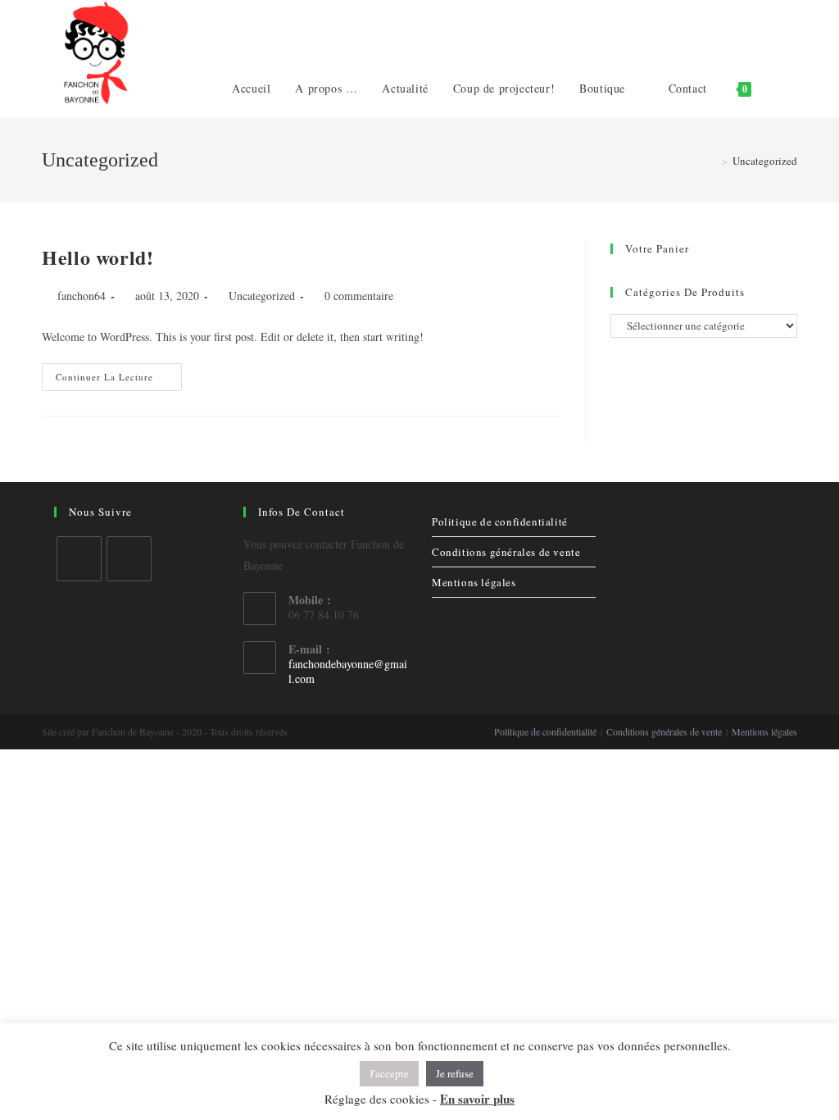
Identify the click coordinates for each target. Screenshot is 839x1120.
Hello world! (97, 257)
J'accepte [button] (389, 1073)
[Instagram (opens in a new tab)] (764, 28)
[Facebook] (79, 558)
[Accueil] (713, 160)
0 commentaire (358, 295)
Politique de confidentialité (500, 521)
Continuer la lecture (104, 377)
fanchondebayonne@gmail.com (347, 671)
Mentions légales (474, 582)
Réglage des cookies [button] (376, 1098)
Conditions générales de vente (506, 551)
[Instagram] (129, 558)
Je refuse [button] (455, 1073)
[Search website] (780, 88)
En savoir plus (477, 1099)
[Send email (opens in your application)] (791, 28)
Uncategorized (262, 295)
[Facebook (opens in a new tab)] (738, 28)
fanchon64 (81, 295)
